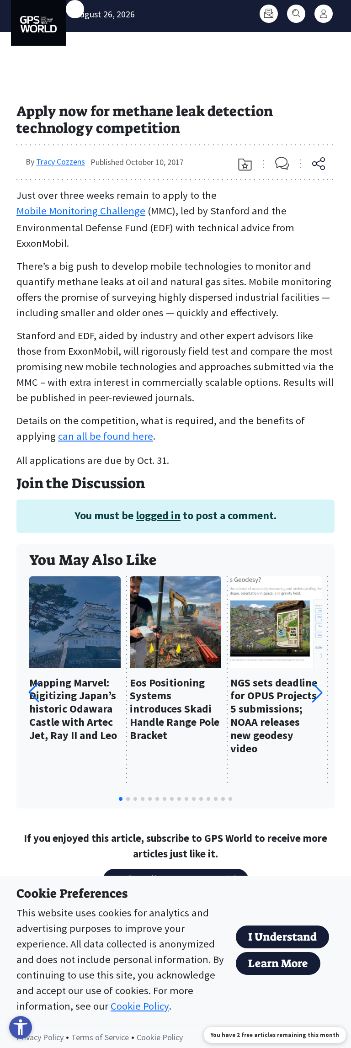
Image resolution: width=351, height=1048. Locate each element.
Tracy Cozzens (60, 161)
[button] (317, 692)
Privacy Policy (40, 1037)
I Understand (282, 937)
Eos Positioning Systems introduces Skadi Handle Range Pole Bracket (174, 709)
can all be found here (105, 436)
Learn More (278, 963)
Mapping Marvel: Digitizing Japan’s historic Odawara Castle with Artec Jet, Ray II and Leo (73, 709)
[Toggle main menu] (75, 9)
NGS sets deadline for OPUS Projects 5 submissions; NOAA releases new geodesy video (273, 715)
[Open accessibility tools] (20, 1027)
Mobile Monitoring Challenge (80, 210)
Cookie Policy (140, 1006)
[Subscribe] (269, 14)
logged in (158, 515)
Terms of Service (100, 1037)
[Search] (296, 14)
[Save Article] (245, 164)
